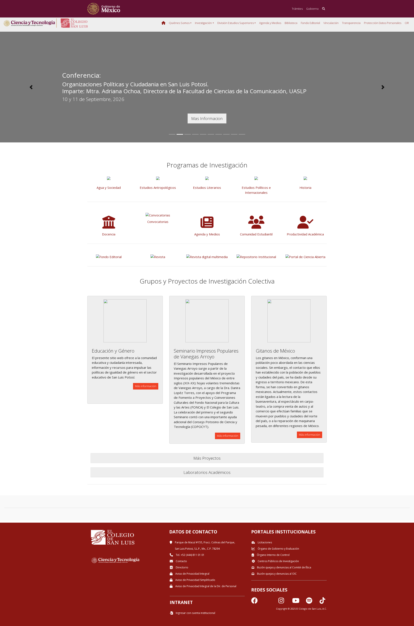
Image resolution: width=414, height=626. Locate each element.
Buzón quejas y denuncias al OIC (276, 574)
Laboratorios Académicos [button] (207, 472)
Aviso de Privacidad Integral (192, 574)
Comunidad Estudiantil (256, 234)
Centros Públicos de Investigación (278, 561)
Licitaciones (264, 542)
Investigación (203, 23)
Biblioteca (291, 23)
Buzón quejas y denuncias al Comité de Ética (283, 567)
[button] (31, 87)
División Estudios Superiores (235, 23)
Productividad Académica (305, 234)
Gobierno (312, 9)
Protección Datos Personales (382, 23)
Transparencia (351, 23)
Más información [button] (145, 386)
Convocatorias (157, 221)
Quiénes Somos (179, 23)
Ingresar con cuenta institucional (195, 613)
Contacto (181, 561)
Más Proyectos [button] (207, 458)
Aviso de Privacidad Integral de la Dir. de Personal (205, 586)
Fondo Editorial (310, 23)
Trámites (297, 9)
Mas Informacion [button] (207, 118)
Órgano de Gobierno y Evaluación (278, 548)
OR (407, 23)
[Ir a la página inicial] (103, 9)
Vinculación (331, 23)
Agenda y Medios (270, 23)
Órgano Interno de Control (273, 555)
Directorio (181, 567)
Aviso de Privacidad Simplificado (195, 580)
